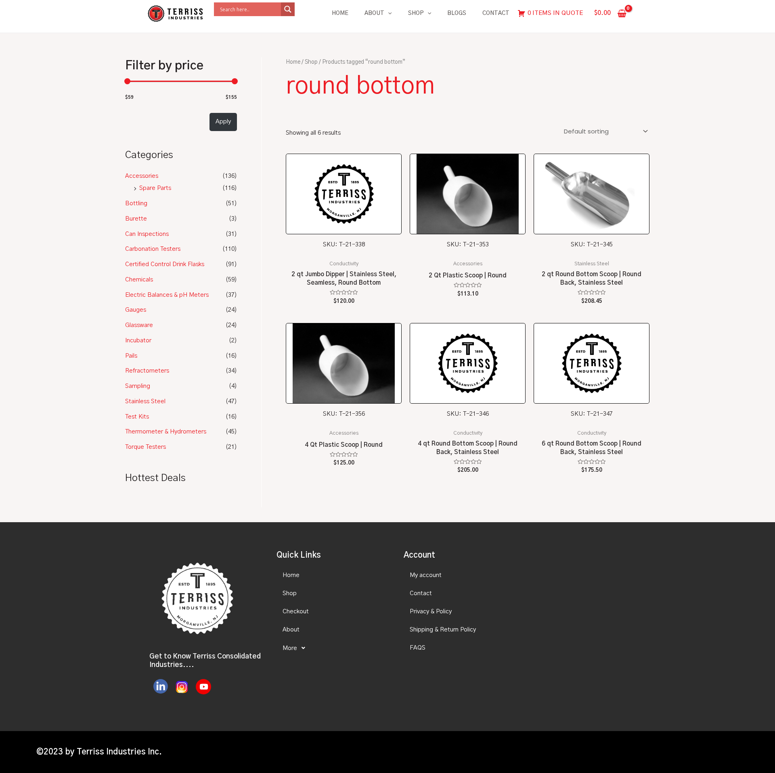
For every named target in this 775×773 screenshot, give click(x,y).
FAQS (417, 648)
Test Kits (137, 417)
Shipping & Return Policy (443, 630)
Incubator (138, 341)
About (374, 13)
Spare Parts (155, 188)
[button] (333, 648)
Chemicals (139, 280)
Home (340, 13)
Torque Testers (145, 447)
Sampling (137, 386)
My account (426, 575)
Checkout (296, 611)
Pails (131, 356)
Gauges (135, 310)
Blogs (456, 13)
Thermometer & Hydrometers (165, 432)
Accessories (141, 176)
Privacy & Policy (431, 611)
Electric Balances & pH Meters (167, 295)
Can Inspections (147, 234)
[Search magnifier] (288, 9)
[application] (388, 13)
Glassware (139, 325)
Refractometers (147, 371)
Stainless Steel (145, 401)
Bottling (136, 203)
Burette (136, 219)
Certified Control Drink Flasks (164, 264)
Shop (416, 13)
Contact (495, 13)
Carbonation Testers (152, 249)
